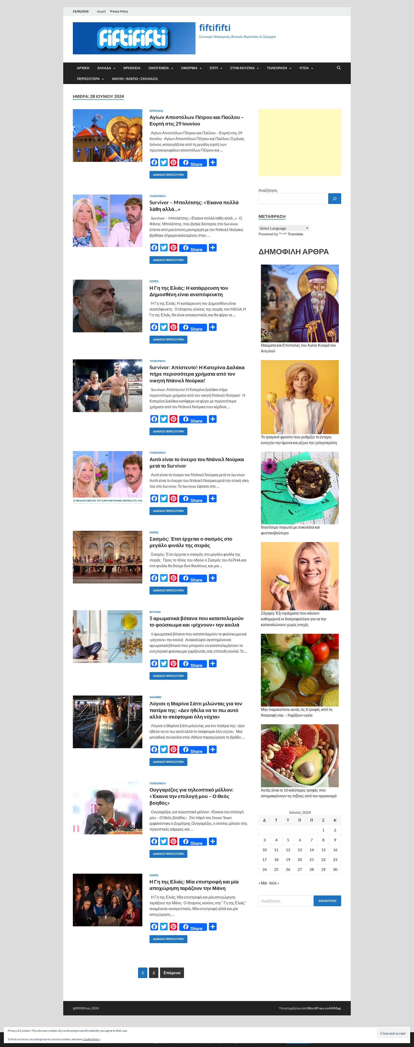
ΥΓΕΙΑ (304, 68)
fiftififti (215, 28)
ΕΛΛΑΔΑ (104, 68)
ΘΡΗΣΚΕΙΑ (131, 68)
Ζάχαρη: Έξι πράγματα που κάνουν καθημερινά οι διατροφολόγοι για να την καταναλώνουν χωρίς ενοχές (293, 619)
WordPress (315, 1008)
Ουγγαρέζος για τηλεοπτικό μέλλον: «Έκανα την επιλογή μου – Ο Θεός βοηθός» (192, 796)
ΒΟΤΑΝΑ (155, 612)
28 (312, 869)
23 (335, 859)
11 (276, 849)
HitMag (334, 1008)
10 (264, 849)
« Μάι (263, 883)
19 (288, 859)
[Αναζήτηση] (334, 198)
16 (335, 849)
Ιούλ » (274, 883)
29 (323, 869)
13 (300, 849)
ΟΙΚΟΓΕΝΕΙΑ (159, 68)
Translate (295, 234)
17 (264, 859)
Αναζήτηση (268, 190)
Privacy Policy (119, 11)
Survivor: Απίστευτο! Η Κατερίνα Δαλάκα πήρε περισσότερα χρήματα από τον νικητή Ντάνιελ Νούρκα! (197, 373)
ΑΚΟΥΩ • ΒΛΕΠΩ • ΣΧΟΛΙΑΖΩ (135, 79)
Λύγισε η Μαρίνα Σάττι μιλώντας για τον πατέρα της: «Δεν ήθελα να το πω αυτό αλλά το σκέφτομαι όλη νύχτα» (196, 709)
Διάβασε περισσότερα (167, 173)
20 (300, 859)
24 (264, 869)
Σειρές (154, 281)
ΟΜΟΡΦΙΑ (189, 68)
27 (300, 869)
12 (288, 849)
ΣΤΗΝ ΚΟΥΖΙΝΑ (242, 68)
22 (323, 859)
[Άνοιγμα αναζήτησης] (338, 68)
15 (323, 849)
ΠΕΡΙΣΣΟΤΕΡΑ (88, 79)
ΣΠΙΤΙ (214, 68)
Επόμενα (172, 972)
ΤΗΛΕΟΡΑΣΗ (277, 68)
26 (288, 869)
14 (312, 849)
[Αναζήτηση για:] (300, 900)
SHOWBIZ (155, 697)
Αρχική (101, 11)
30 (335, 869)
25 (276, 869)
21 (312, 859)
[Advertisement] (300, 142)
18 (276, 859)
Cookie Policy (91, 1039)
